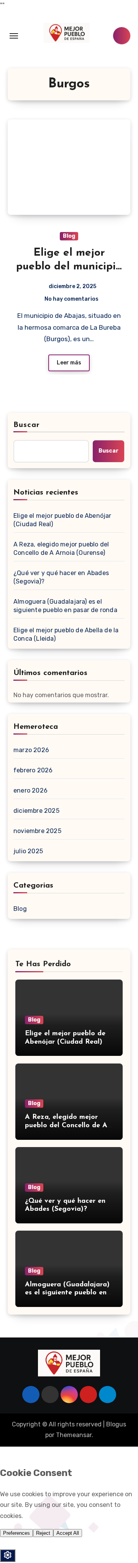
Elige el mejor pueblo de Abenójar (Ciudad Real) (62, 520)
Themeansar (74, 1435)
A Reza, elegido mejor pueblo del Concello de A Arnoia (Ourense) (61, 548)
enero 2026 (30, 790)
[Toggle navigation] (14, 35)
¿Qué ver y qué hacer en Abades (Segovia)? (61, 577)
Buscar (26, 425)
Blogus (116, 1424)
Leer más (69, 362)
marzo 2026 (31, 750)
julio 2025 (28, 851)
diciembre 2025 (36, 810)
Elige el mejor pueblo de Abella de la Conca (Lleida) (65, 634)
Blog (69, 236)
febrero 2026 (33, 770)
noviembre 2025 (37, 831)
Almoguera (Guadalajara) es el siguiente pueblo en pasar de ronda (65, 606)
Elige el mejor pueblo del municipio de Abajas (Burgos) (69, 267)
